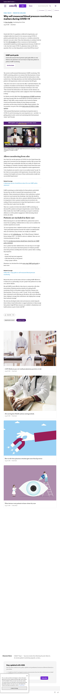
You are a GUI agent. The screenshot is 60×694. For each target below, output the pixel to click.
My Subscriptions (41, 10)
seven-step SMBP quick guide (30, 263)
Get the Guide (10, 65)
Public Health (7, 13)
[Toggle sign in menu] (55, 6)
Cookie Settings (14, 688)
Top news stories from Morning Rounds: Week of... (37, 656)
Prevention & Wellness (19, 13)
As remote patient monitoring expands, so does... (27, 658)
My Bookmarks (57, 10)
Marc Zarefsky (8, 22)
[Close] (27, 675)
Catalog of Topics (21, 320)
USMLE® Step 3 (18, 656)
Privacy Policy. (22, 685)
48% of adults (12, 42)
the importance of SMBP (27, 96)
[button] (30, 1)
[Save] (55, 692)
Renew (30, 6)
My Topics (49, 10)
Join (23, 6)
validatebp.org (17, 234)
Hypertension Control (9, 320)
